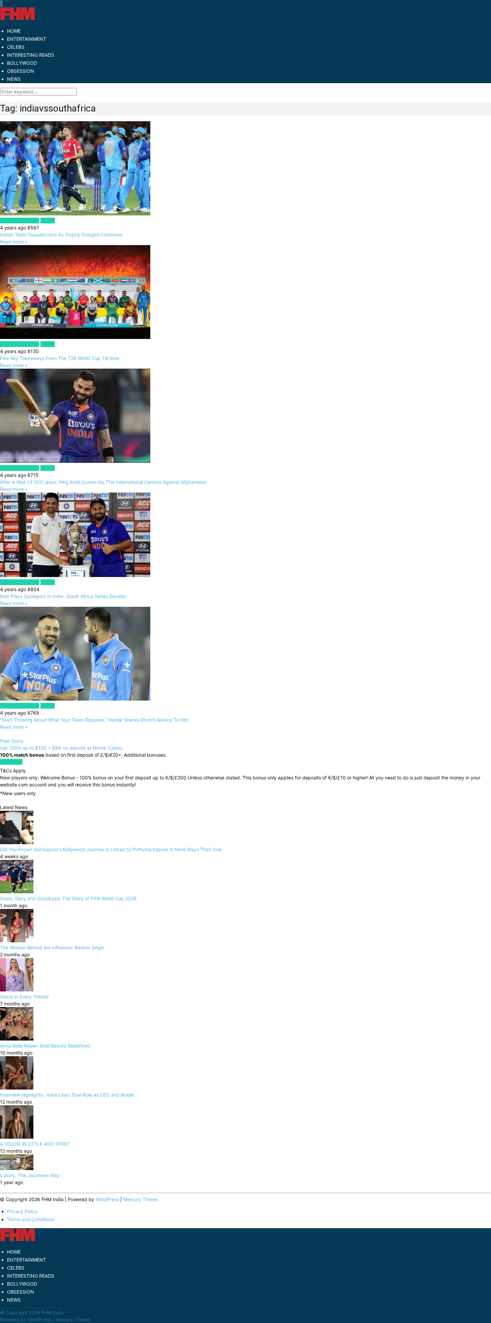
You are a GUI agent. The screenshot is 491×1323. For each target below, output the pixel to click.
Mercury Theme (140, 1199)
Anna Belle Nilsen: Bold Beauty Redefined (45, 1046)
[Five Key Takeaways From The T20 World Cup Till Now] (245, 293)
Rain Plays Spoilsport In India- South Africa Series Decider (63, 596)
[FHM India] (17, 18)
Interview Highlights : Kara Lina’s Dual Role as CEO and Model (67, 1095)
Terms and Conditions (30, 1219)
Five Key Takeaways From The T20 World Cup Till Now (59, 358)
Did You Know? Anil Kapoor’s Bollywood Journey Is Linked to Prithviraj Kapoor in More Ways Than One (110, 849)
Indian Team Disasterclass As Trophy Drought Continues (61, 234)
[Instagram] (2, 3)
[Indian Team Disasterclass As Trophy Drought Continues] (245, 169)
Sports (47, 220)
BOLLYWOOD (22, 63)
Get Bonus (11, 762)
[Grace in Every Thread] (16, 989)
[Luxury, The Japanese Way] (16, 1168)
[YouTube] (1, 3)
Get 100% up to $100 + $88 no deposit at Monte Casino (61, 748)
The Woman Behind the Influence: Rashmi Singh (52, 947)
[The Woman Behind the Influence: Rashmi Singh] (16, 940)
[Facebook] (0, 3)
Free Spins (11, 741)
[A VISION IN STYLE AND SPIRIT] (16, 1137)
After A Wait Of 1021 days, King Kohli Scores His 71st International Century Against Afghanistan (103, 482)
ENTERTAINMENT (26, 39)
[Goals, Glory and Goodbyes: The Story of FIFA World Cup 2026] (16, 891)
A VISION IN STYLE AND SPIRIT (35, 1144)
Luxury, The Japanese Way (29, 1175)
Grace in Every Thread (24, 996)
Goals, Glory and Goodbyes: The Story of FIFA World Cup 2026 (68, 898)
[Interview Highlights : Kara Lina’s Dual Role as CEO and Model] (16, 1088)
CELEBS (15, 47)
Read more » (14, 241)
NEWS (14, 79)
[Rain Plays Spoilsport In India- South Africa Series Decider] (245, 536)
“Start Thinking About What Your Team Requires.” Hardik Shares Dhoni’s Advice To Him (95, 720)
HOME (14, 31)
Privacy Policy (22, 1211)
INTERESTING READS (30, 55)
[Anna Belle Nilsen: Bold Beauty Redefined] (16, 1039)
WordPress (107, 1199)
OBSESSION (20, 71)
